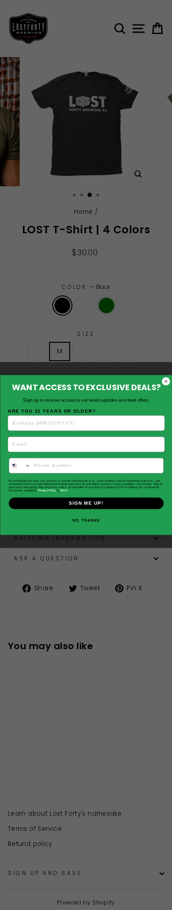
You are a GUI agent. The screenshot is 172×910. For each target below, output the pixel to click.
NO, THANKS (86, 520)
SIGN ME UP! (86, 503)
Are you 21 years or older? (51, 411)
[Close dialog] (165, 381)
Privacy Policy (47, 490)
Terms (63, 490)
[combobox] (20, 465)
